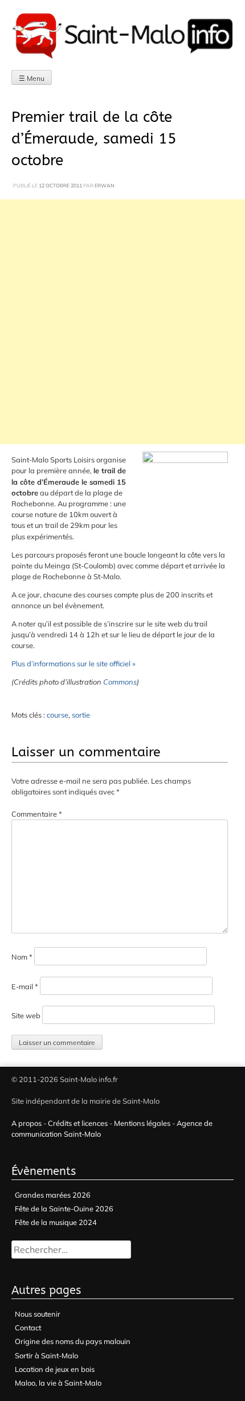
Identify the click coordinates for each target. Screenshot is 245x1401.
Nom (21, 956)
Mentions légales (142, 1123)
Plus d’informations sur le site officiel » (73, 663)
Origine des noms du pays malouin (72, 1341)
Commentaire (36, 813)
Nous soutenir (37, 1313)
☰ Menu (31, 78)
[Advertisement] (122, 321)
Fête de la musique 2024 (56, 1222)
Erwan (105, 185)
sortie (81, 714)
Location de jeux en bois (55, 1369)
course (57, 714)
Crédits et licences (78, 1123)
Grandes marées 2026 (53, 1194)
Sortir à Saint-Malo (46, 1355)
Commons (120, 681)
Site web (25, 1015)
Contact (28, 1327)
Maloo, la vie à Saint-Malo (58, 1382)
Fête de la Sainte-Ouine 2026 (64, 1208)
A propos (26, 1123)
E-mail (24, 986)
